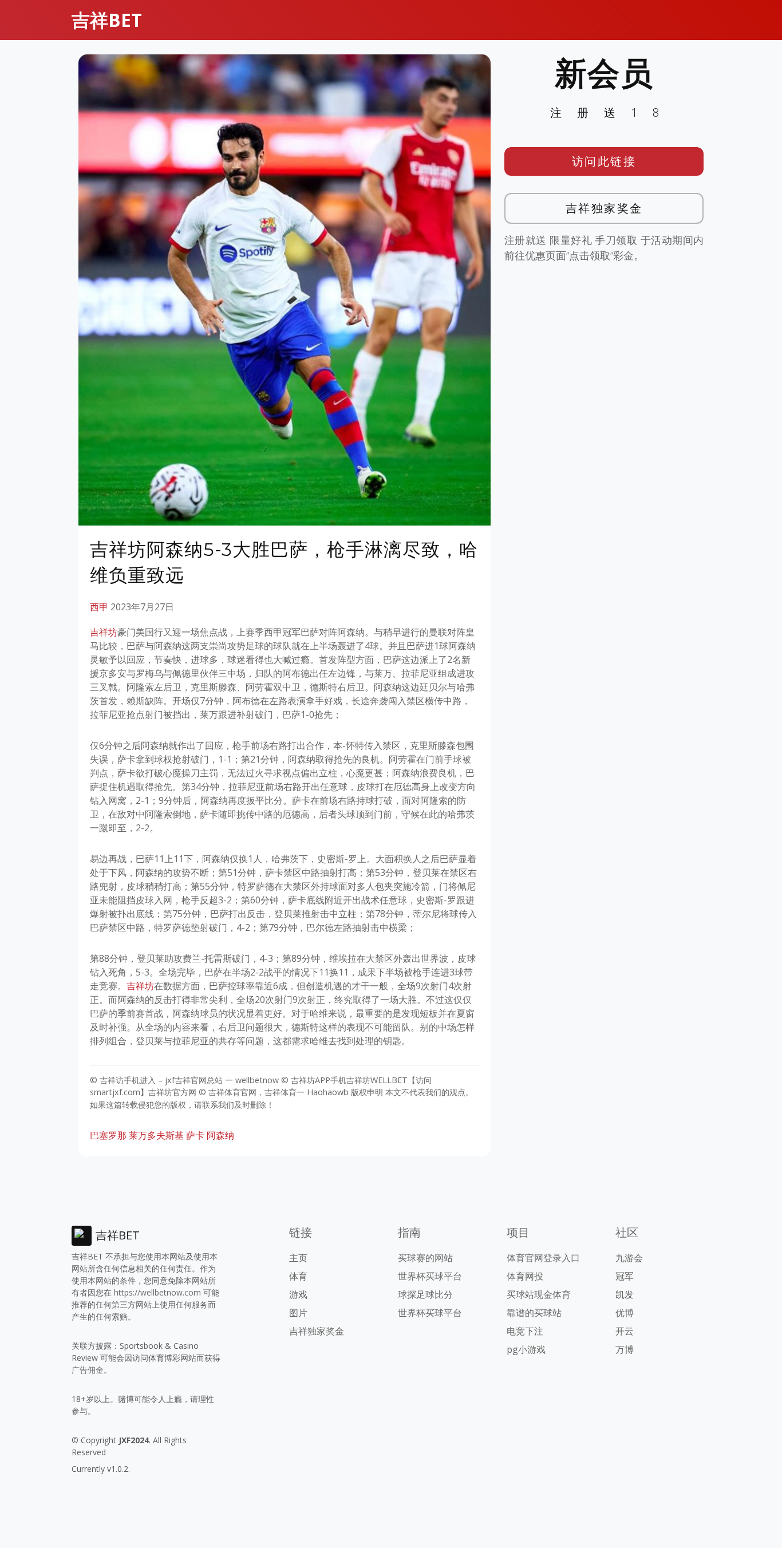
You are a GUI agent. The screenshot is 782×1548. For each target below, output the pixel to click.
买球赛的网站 (425, 1257)
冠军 (624, 1276)
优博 (624, 1312)
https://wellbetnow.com (157, 1292)
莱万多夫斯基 (156, 1135)
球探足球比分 (425, 1294)
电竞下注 (525, 1331)
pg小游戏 (526, 1349)
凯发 (624, 1294)
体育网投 (525, 1276)
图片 (298, 1312)
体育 (298, 1276)
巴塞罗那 (108, 1135)
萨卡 (195, 1135)
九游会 (629, 1257)
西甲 (99, 607)
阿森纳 (220, 1135)
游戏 (298, 1294)
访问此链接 (604, 161)
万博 (624, 1349)
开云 (624, 1331)
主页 (298, 1257)
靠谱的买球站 (534, 1312)
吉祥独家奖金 (604, 208)
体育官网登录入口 (543, 1257)
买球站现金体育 (539, 1294)
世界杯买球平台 (430, 1276)
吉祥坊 (103, 632)
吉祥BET (107, 19)
